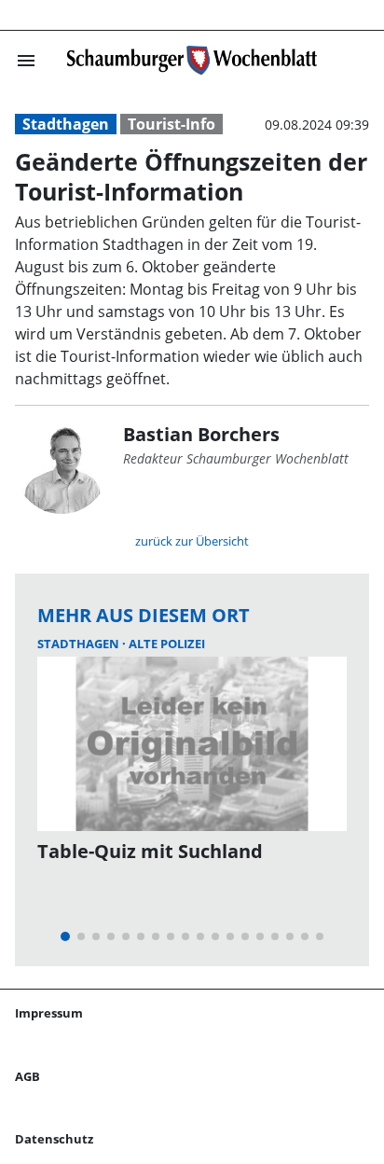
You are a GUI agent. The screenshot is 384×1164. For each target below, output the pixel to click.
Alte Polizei (167, 643)
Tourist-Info (171, 124)
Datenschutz (54, 1138)
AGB (27, 1076)
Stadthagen (65, 124)
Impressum (49, 1013)
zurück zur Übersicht (192, 541)
